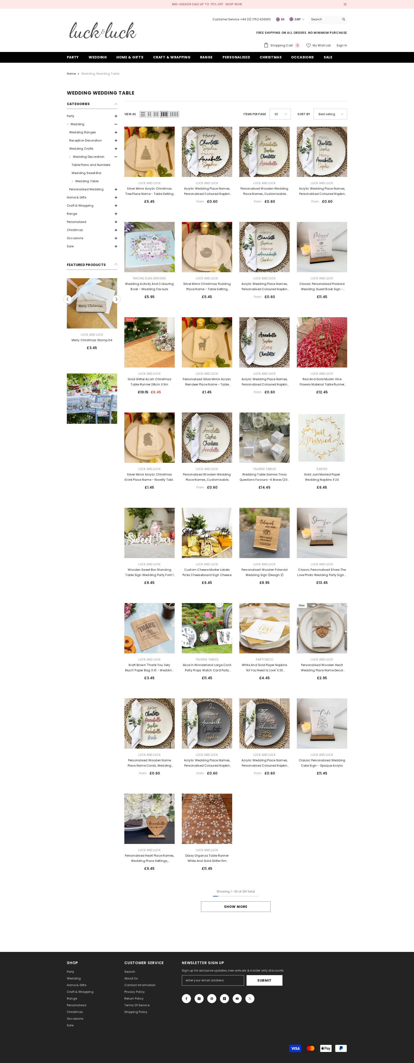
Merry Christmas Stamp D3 (92, 340)
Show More (235, 906)
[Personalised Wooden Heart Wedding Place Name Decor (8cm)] (322, 628)
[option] (92, 316)
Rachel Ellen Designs (149, 278)
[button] (92, 116)
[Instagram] (199, 998)
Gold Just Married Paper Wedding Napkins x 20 (322, 477)
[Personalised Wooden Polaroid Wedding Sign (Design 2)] (264, 533)
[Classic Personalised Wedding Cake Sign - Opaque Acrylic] (322, 723)
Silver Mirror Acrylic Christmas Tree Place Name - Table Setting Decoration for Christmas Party (149, 192)
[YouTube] (237, 998)
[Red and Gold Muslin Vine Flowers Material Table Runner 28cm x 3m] (322, 342)
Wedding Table (86, 181)
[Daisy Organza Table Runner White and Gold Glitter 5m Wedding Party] (207, 819)
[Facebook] (186, 998)
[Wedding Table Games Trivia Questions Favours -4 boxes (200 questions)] (264, 438)
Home (71, 74)
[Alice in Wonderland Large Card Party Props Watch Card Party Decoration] (207, 628)
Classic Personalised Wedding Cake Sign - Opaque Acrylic (322, 763)
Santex (321, 469)
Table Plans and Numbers (91, 165)
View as (130, 114)
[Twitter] (249, 998)
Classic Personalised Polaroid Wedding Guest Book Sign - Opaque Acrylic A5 (322, 287)
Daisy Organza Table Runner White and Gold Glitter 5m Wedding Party (207, 859)
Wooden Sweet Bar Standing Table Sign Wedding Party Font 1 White (149, 573)
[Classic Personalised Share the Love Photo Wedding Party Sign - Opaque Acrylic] (322, 533)
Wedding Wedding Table (100, 74)
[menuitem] (92, 116)
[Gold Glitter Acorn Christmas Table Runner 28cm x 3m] (149, 342)
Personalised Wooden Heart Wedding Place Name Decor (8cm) (322, 668)
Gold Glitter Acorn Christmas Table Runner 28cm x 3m (149, 381)
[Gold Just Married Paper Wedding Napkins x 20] (322, 438)
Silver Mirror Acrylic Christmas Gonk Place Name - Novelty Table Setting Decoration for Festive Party (149, 477)
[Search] (328, 19)
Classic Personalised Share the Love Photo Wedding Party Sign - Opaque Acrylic (321, 573)
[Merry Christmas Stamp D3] (92, 303)
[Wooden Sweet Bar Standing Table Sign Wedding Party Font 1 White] (149, 533)
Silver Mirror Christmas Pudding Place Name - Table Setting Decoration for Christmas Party (207, 287)
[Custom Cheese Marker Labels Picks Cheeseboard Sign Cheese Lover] (207, 533)
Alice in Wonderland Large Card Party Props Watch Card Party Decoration (207, 668)
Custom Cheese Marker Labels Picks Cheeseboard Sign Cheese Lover (207, 573)
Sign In (342, 45)
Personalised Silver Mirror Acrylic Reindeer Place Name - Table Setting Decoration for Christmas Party (207, 382)
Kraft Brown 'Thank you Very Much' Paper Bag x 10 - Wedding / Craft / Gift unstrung (149, 668)
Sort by (304, 114)
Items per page (254, 114)
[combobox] (324, 19)
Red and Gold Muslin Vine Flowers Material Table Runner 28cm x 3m (322, 382)
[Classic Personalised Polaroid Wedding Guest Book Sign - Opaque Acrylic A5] (322, 247)
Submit (264, 980)
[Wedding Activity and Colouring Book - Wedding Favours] (149, 247)
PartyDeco (264, 659)
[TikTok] (224, 998)
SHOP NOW (233, 4)
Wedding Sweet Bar (86, 173)
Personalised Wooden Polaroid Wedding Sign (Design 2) (265, 572)
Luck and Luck (92, 335)
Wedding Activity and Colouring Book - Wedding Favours (149, 286)
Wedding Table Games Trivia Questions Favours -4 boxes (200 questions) (264, 477)
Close (345, 4)
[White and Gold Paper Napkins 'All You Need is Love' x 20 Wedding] (264, 628)
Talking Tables (264, 469)
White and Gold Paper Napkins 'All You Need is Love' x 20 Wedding (265, 668)
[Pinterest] (211, 998)
